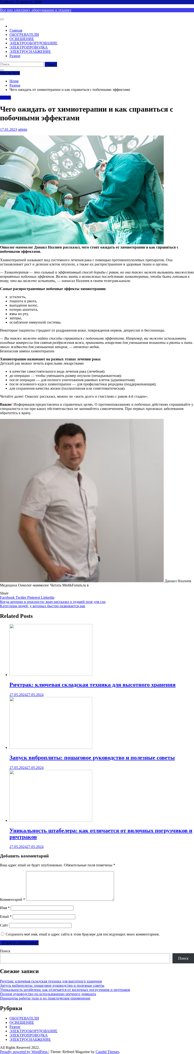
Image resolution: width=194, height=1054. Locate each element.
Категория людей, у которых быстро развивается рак (42, 606)
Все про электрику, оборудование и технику (35, 10)
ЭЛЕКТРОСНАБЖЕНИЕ (30, 52)
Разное (14, 56)
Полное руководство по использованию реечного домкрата (48, 994)
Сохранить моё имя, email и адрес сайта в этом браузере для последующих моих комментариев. (83, 934)
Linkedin (47, 597)
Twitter (21, 597)
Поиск (5, 951)
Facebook (8, 597)
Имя (5, 908)
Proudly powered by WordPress (24, 1052)
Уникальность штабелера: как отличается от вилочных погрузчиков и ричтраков (65, 990)
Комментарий (12, 900)
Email (6, 917)
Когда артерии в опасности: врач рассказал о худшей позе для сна (53, 602)
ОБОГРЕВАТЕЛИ (24, 35)
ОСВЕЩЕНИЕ (21, 39)
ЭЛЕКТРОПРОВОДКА (28, 47)
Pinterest (34, 597)
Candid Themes (107, 1052)
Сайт (4, 925)
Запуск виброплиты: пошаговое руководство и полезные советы (92, 758)
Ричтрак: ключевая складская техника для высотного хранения (92, 685)
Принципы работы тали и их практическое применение (45, 998)
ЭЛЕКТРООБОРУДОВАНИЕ (33, 43)
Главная (15, 30)
